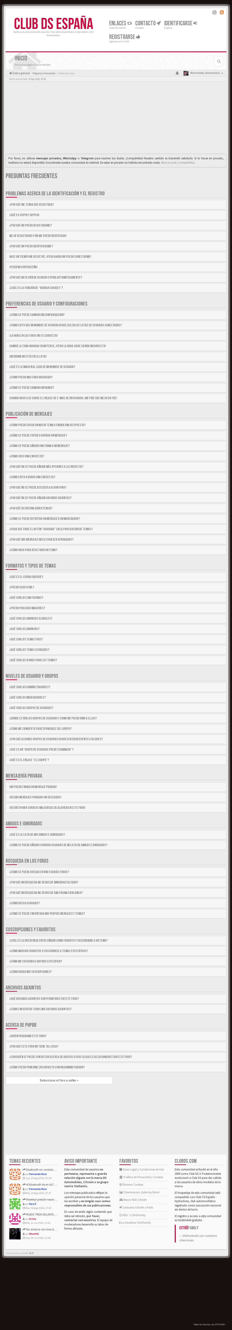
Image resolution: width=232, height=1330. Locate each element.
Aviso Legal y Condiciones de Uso (143, 1169)
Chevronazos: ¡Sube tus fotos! (141, 1192)
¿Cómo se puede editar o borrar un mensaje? (38, 435)
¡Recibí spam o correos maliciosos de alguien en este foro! (47, 808)
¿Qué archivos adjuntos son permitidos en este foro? (44, 999)
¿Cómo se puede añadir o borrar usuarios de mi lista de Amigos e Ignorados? (58, 845)
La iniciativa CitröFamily (136, 1223)
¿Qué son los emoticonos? (26, 598)
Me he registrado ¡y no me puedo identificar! (38, 236)
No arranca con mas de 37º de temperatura (52, 1229)
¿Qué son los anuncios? (24, 629)
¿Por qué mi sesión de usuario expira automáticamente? (45, 277)
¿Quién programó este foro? (27, 1036)
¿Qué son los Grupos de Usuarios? (31, 708)
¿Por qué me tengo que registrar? (31, 205)
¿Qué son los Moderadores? (27, 697)
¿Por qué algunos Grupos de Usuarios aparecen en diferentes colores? (56, 739)
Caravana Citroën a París (137, 1207)
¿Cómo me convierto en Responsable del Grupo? (40, 729)
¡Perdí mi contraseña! (23, 267)
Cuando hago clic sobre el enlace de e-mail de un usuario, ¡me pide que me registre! (63, 398)
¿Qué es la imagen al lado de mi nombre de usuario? (42, 367)
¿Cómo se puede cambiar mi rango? (31, 388)
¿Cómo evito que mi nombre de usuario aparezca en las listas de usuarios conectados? (65, 325)
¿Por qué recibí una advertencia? (31, 508)
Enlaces (118, 23)
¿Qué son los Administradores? (29, 687)
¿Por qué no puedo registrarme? (30, 225)
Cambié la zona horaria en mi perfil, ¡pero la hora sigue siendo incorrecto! (57, 346)
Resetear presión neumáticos (44, 1199)
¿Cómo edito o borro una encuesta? (32, 477)
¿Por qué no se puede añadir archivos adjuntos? (40, 498)
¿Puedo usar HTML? (21, 587)
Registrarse (122, 37)
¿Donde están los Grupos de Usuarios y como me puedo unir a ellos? (53, 718)
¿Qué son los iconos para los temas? (33, 660)
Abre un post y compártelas (178, 163)
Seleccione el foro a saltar (58, 1080)
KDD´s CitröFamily (133, 1215)
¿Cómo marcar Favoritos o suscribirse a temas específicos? (48, 951)
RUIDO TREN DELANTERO (42, 1214)
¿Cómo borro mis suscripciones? (30, 972)
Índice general (21, 73)
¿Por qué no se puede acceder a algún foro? (37, 487)
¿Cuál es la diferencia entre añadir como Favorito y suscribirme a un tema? (58, 940)
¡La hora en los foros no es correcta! (33, 336)
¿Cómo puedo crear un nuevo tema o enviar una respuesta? (47, 425)
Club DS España (53, 24)
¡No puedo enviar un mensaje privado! (33, 787)
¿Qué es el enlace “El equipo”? (29, 760)
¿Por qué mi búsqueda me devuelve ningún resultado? (43, 882)
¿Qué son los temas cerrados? (29, 650)
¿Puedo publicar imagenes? (27, 608)
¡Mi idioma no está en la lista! (28, 356)
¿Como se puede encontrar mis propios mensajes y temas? (47, 914)
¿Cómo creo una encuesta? (26, 456)
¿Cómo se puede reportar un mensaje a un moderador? (44, 519)
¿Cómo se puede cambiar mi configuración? (37, 315)
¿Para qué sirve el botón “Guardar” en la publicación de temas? (51, 529)
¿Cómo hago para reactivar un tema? (33, 550)
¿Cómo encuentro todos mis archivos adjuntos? (40, 1009)
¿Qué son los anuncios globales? (30, 618)
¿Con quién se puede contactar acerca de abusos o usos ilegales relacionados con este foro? (70, 1057)
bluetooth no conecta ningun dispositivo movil (55, 1170)
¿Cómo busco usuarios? (24, 903)
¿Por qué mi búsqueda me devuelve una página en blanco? (46, 893)
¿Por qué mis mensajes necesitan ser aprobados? (41, 539)
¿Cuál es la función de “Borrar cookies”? (36, 288)
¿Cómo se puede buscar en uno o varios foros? (39, 872)
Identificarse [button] (178, 23)
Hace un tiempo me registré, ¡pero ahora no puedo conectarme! (50, 257)
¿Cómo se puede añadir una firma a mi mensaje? (39, 446)
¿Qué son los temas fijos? (26, 639)
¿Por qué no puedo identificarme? (31, 246)
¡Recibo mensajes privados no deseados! (35, 797)
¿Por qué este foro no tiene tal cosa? (33, 1046)
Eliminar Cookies (132, 1185)
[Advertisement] (116, 118)
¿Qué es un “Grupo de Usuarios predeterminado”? (41, 749)
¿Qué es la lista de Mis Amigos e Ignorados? (37, 835)
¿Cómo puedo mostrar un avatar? (31, 377)
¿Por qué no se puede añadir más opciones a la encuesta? (46, 467)
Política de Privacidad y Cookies (143, 1177)
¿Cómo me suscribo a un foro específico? (35, 961)
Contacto (146, 23)
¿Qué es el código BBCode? (26, 577)
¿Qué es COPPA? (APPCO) (24, 215)
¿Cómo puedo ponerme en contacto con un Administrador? (47, 1067)
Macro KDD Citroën (135, 1200)
